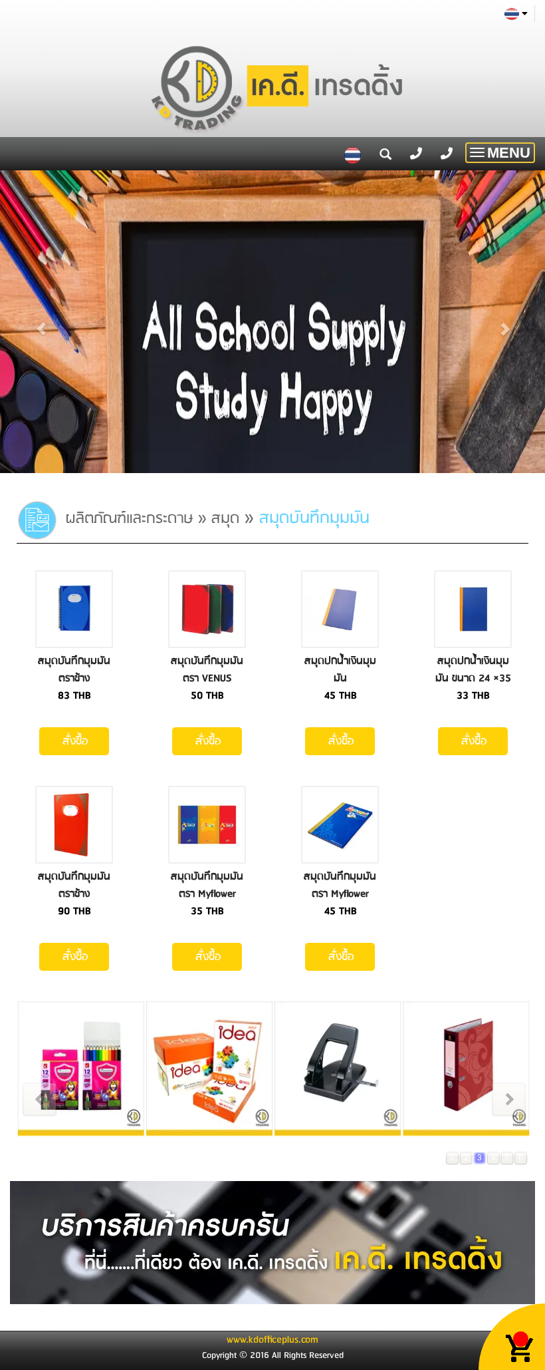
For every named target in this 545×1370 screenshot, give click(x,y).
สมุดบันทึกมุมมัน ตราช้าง (74, 669)
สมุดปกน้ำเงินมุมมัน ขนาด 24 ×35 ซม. (473, 678)
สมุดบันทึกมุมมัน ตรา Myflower (207, 885)
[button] (41, 321)
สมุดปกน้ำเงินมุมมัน (340, 669)
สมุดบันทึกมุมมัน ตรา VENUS (207, 669)
